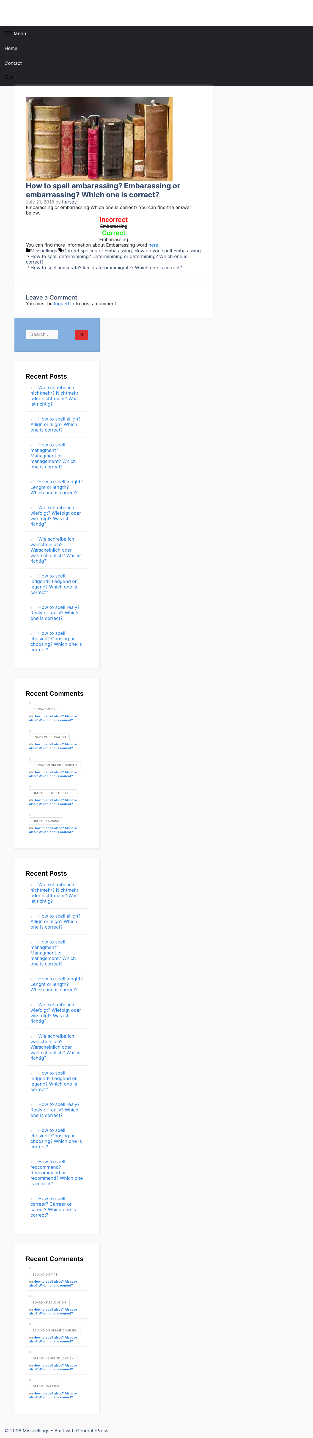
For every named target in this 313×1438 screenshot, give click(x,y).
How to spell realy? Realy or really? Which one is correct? (55, 613)
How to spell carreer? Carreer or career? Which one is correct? (53, 1207)
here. (154, 245)
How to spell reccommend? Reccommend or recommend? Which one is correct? (56, 1172)
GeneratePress (92, 1430)
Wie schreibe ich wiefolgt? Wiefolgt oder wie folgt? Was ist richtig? (55, 516)
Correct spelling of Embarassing (97, 250)
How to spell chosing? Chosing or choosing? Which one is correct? (56, 641)
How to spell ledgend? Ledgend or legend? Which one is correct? (53, 584)
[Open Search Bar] (9, 78)
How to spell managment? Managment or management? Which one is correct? (53, 456)
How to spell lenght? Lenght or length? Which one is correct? (56, 487)
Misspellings (28, 13)
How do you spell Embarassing (168, 250)
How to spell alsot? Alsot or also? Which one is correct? (53, 718)
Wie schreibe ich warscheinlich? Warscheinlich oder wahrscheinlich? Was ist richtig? (56, 550)
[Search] (81, 335)
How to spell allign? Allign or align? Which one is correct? (55, 424)
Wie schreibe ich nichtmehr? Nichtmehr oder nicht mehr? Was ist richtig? (54, 396)
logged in (64, 303)
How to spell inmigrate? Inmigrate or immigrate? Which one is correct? (106, 267)
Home (11, 48)
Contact (13, 63)
